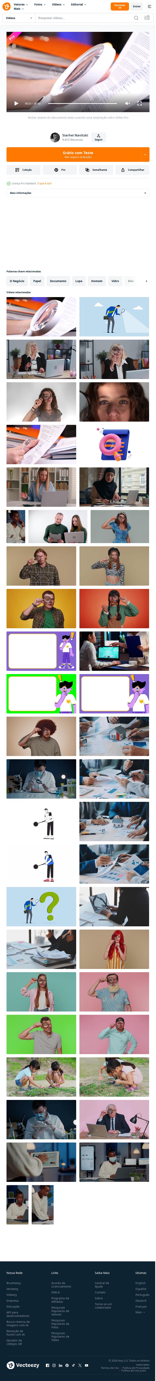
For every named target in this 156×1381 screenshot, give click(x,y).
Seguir (99, 139)
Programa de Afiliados (59, 1298)
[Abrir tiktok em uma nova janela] (73, 1363)
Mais (17, 9)
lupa (78, 279)
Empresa (12, 1299)
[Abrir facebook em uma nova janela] (47, 1363)
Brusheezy (13, 1281)
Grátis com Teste (78, 154)
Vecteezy (12, 1287)
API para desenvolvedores (17, 1312)
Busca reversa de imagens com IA (18, 1321)
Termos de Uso (107, 1366)
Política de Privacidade (132, 1366)
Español (137, 1287)
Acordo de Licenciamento (60, 1282)
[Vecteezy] (6, 6)
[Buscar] (136, 17)
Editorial (77, 4)
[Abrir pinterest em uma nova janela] (67, 1363)
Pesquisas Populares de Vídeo (59, 1334)
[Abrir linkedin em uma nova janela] (60, 1363)
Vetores (19, 4)
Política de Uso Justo (130, 1368)
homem (97, 279)
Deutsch (138, 1299)
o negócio (17, 279)
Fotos (38, 4)
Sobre (97, 1296)
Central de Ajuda (100, 1282)
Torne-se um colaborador (101, 1304)
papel (37, 279)
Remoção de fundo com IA (15, 1331)
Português (139, 1293)
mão (131, 279)
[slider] (82, 103)
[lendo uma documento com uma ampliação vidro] (41, 443)
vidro (115, 279)
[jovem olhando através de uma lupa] (41, 400)
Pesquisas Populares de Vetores (59, 1309)
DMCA (55, 1290)
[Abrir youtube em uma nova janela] (86, 1363)
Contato (98, 1290)
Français (138, 1305)
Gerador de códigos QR (14, 1340)
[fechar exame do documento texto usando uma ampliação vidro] (41, 315)
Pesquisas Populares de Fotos (59, 1322)
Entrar (137, 6)
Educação (13, 1305)
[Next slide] (139, 279)
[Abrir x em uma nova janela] (80, 1363)
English (137, 1281)
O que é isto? (44, 183)
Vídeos (56, 4)
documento (58, 279)
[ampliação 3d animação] (114, 443)
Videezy (11, 1293)
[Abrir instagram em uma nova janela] (54, 1363)
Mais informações (20, 191)
